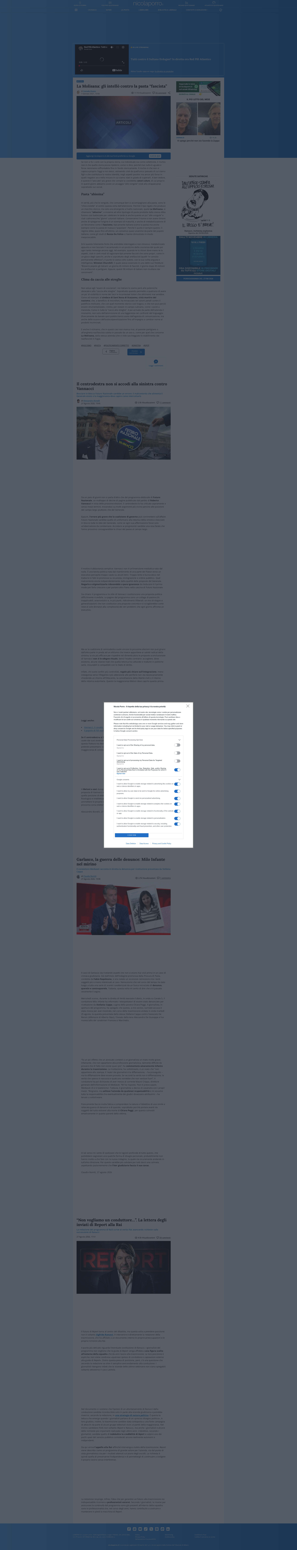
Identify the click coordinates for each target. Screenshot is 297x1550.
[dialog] (148, 775)
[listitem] (148, 740)
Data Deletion (131, 843)
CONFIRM (132, 835)
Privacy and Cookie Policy (161, 843)
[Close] (188, 707)
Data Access (144, 843)
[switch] (177, 745)
